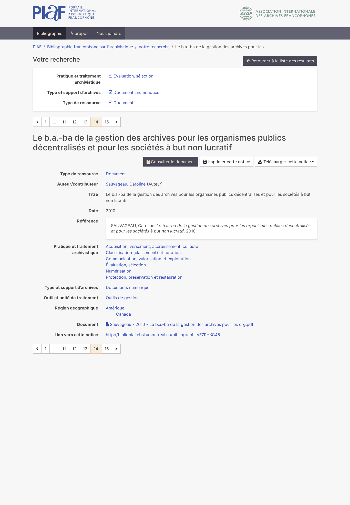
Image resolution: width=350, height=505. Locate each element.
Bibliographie (49, 33)
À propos (79, 33)
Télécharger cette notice (286, 161)
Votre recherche (154, 46)
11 (64, 121)
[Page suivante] (116, 122)
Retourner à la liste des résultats (282, 60)
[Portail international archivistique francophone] (64, 13)
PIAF (37, 46)
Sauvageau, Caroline (126, 184)
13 (85, 121)
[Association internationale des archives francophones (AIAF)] (277, 13)
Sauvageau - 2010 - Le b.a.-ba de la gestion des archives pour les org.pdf (181, 324)
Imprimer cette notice (228, 161)
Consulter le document (172, 161)
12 (74, 121)
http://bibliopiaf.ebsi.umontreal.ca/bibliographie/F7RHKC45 (163, 334)
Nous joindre (109, 33)
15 (107, 121)
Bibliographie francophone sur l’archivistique (90, 46)
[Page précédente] (37, 122)
